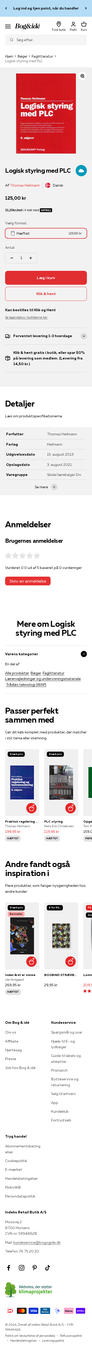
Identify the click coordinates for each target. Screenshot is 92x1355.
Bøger (22, 56)
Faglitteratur (42, 56)
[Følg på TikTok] (47, 1267)
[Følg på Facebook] (8, 1267)
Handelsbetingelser (21, 1178)
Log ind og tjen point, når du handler (46, 8)
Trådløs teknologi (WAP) (26, 684)
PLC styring (53, 821)
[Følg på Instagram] (21, 1267)
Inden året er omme (20, 975)
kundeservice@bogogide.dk (37, 1242)
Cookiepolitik (16, 1160)
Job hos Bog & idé (20, 1067)
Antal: (10, 247)
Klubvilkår (13, 1187)
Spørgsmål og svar (66, 1032)
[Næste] (86, 8)
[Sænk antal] (11, 258)
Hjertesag (13, 1050)
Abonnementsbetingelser (22, 1149)
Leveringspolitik (53, 1340)
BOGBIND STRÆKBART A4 (61, 975)
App (54, 1102)
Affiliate (11, 1041)
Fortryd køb (61, 1120)
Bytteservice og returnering (64, 1082)
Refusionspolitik (71, 1336)
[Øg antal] (30, 258)
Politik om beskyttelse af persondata (30, 1336)
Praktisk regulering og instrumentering (22, 821)
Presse (10, 1058)
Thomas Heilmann (25, 185)
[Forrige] (6, 8)
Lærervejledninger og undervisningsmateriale (43, 678)
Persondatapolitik (20, 1196)
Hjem (9, 56)
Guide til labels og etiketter (66, 1058)
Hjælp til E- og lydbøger (63, 1044)
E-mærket (13, 1169)
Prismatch (59, 1070)
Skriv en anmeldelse (27, 581)
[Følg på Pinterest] (34, 1267)
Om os (10, 1032)
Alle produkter (17, 673)
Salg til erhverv (63, 1093)
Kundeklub (60, 1111)
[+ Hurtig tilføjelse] (31, 808)
